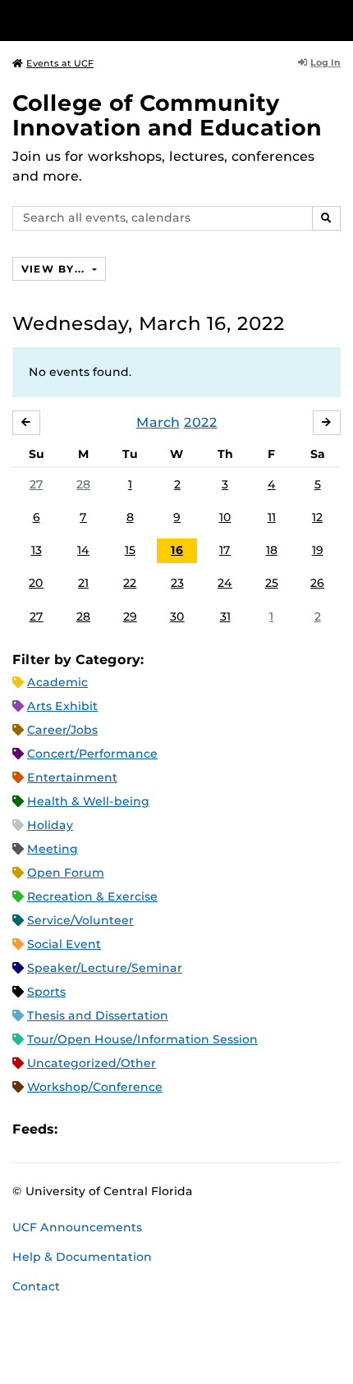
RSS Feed (135, 1129)
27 (37, 484)
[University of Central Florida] (124, 20)
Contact (36, 1286)
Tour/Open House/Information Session (142, 1039)
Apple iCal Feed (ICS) (79, 1129)
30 (177, 616)
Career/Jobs (62, 729)
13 (36, 550)
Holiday (50, 825)
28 (83, 484)
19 (317, 550)
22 (129, 582)
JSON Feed (190, 1129)
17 (225, 550)
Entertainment (72, 777)
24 (225, 582)
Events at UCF (60, 63)
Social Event (64, 944)
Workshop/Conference (95, 1086)
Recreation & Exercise (92, 896)
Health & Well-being (88, 801)
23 (177, 582)
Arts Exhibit (62, 706)
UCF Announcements (77, 1227)
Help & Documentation (82, 1256)
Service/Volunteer (80, 920)
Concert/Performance (92, 753)
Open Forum (65, 872)
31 (225, 616)
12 (317, 517)
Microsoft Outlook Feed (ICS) (107, 1129)
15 (130, 550)
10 (225, 517)
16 (177, 550)
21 (83, 582)
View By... (55, 269)
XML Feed (162, 1129)
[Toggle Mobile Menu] (336, 19)
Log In (325, 62)
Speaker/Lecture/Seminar (104, 967)
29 (130, 616)
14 (83, 550)
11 (272, 517)
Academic (57, 682)
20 (36, 582)
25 (271, 582)
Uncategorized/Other (91, 1063)
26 (317, 582)
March (158, 422)
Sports (46, 991)
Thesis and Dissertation (97, 1015)
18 (271, 550)
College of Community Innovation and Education (167, 115)
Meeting (52, 848)
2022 (201, 422)
